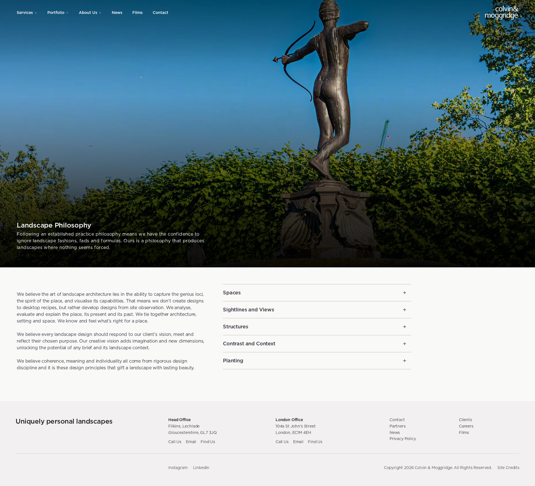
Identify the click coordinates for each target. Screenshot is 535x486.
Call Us (174, 442)
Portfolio (55, 12)
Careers (466, 426)
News (117, 12)
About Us (88, 12)
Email (191, 442)
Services (25, 12)
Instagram (178, 467)
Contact (160, 12)
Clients (465, 419)
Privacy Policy (403, 438)
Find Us (208, 442)
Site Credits (508, 467)
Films (137, 12)
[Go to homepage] (501, 12)
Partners (398, 426)
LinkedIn (201, 467)
